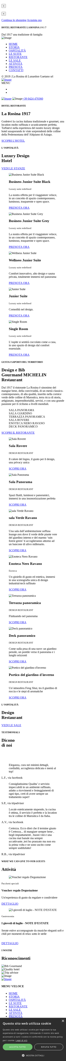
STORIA (14, 47)
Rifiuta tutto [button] (48, 1047)
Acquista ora (34, 20)
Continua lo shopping (13, 20)
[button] (33, 1055)
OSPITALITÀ (17, 50)
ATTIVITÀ (15, 63)
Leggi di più (21, 1040)
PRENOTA (16, 66)
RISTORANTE (18, 57)
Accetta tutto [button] (17, 1047)
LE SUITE (15, 53)
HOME (13, 44)
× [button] (62, 1021)
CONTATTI (16, 70)
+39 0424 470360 (32, 98)
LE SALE (15, 60)
